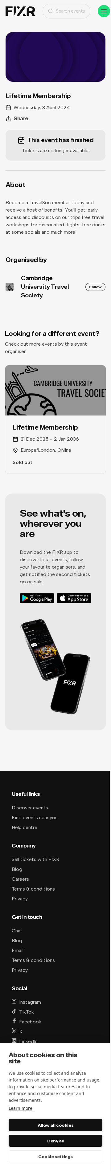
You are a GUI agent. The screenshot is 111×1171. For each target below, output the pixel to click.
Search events (70, 11)
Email (17, 950)
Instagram (30, 1002)
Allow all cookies (55, 1125)
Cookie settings (55, 1156)
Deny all (55, 1140)
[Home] (20, 11)
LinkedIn (28, 1041)
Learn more (20, 1108)
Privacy (20, 899)
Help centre (24, 827)
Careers (20, 879)
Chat (17, 931)
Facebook (30, 1022)
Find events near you (35, 817)
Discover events (30, 808)
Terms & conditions (33, 889)
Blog (17, 869)
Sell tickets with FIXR (35, 859)
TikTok (26, 1012)
